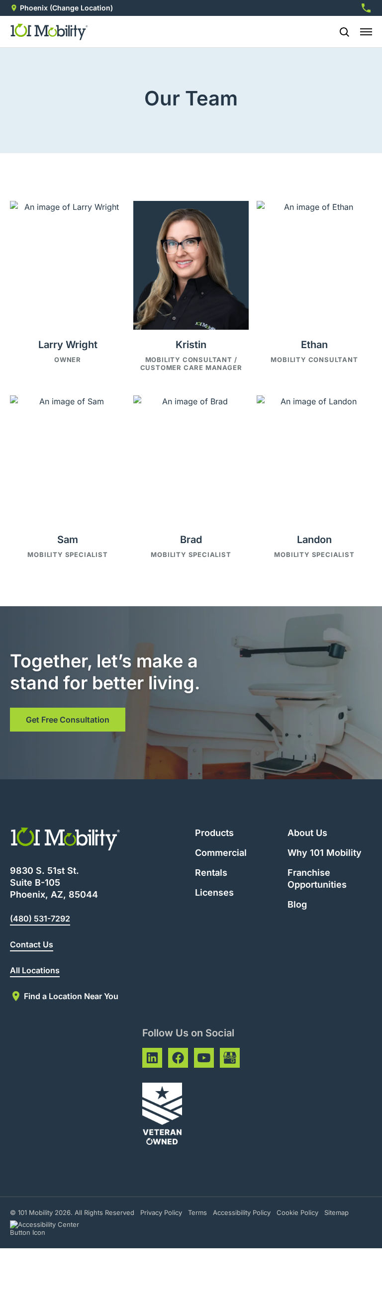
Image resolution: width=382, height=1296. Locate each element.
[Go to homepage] (49, 31)
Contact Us (31, 944)
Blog (297, 904)
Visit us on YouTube (204, 1058)
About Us (307, 833)
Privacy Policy (161, 1212)
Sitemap (336, 1212)
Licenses (214, 892)
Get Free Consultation (67, 720)
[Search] (340, 32)
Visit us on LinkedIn (152, 1058)
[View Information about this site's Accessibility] (53, 1228)
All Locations (35, 970)
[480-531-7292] (366, 8)
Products (214, 833)
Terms (197, 1212)
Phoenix (34, 7)
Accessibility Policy (242, 1212)
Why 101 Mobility (324, 852)
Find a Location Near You (71, 996)
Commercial (221, 852)
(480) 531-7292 (40, 919)
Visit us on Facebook (178, 1058)
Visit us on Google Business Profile (230, 1058)
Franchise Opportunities (317, 878)
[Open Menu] (366, 32)
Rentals (211, 872)
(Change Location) (81, 7)
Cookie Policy (297, 1212)
